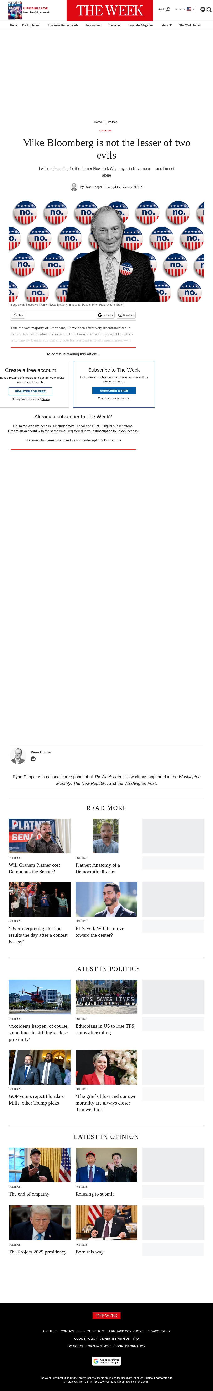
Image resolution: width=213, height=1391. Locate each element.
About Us (50, 1331)
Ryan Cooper (93, 187)
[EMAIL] (34, 759)
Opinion (105, 130)
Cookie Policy (85, 1338)
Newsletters (93, 25)
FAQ (136, 1338)
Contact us (112, 440)
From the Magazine (140, 25)
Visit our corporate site (158, 1378)
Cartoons (114, 25)
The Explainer (31, 25)
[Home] (13, 25)
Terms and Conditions (125, 1331)
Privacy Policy (158, 1331)
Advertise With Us (115, 1338)
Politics (112, 121)
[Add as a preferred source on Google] (106, 1361)
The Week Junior (190, 25)
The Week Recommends (63, 25)
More (165, 25)
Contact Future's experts (82, 1331)
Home (98, 121)
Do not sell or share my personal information (106, 1346)
